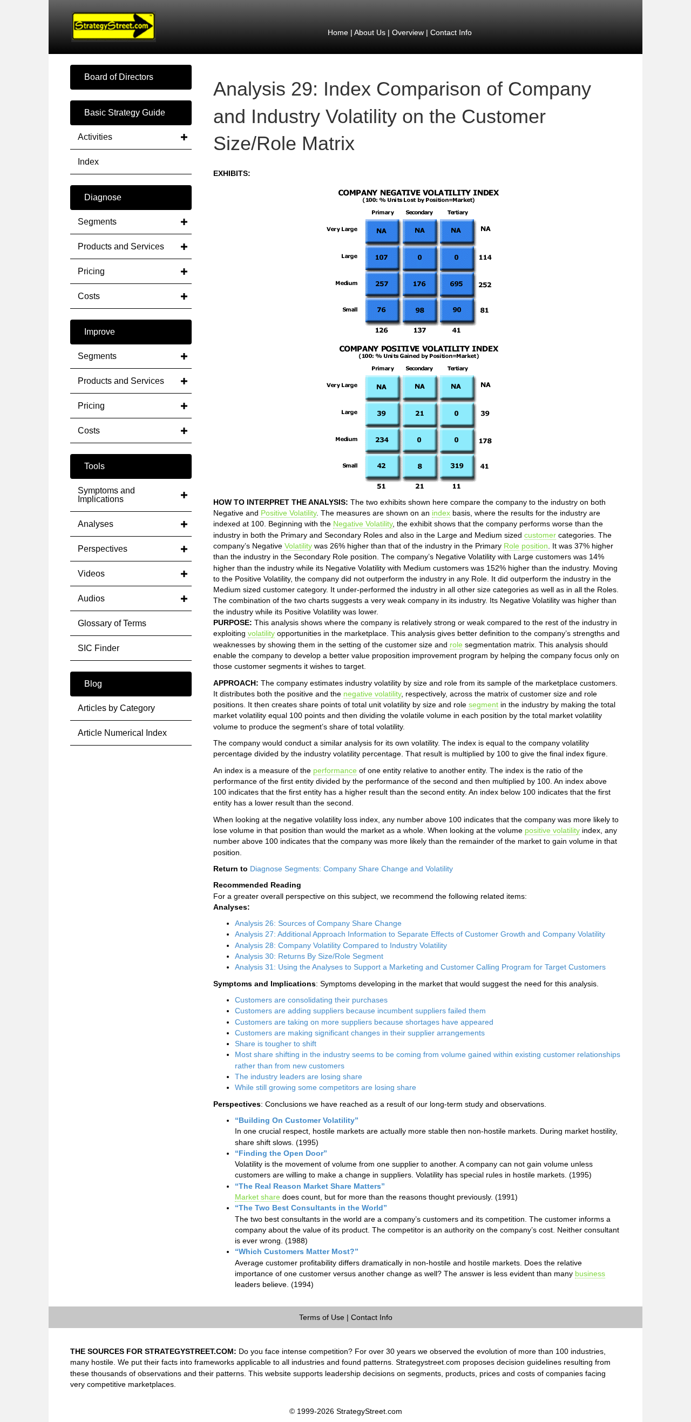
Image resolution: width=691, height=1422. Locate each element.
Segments (97, 221)
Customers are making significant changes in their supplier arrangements (360, 1032)
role (456, 644)
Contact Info (451, 32)
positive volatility (552, 830)
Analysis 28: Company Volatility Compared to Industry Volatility (341, 945)
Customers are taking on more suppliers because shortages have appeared (364, 1022)
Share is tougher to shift (275, 1043)
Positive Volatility (288, 513)
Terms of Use (321, 1317)
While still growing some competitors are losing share (325, 1087)
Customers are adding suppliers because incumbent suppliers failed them (360, 1010)
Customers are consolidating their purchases (311, 1000)
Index (88, 161)
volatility (261, 633)
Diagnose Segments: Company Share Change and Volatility (351, 868)
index (441, 513)
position (534, 545)
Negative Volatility (362, 523)
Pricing (91, 271)
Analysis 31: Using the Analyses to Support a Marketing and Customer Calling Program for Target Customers (420, 967)
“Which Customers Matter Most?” (296, 1251)
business (590, 1273)
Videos (91, 573)
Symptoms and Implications (106, 495)
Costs (89, 296)
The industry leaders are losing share (298, 1076)
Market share (257, 1197)
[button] (131, 77)
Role (511, 545)
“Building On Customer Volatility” (296, 1120)
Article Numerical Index (122, 732)
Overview (408, 32)
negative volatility (372, 693)
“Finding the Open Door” (281, 1153)
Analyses (95, 524)
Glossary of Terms (112, 623)
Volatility (298, 545)
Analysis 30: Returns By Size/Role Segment (309, 956)
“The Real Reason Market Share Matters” (310, 1186)
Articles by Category (116, 708)
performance (335, 770)
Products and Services (121, 246)
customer (540, 535)
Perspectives (102, 548)
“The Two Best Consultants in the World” (311, 1207)
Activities (95, 136)
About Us (369, 32)
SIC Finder (98, 648)
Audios (91, 598)
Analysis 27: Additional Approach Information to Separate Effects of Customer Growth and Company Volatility (420, 934)
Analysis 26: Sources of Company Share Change (318, 923)
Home (338, 32)
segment (483, 704)
